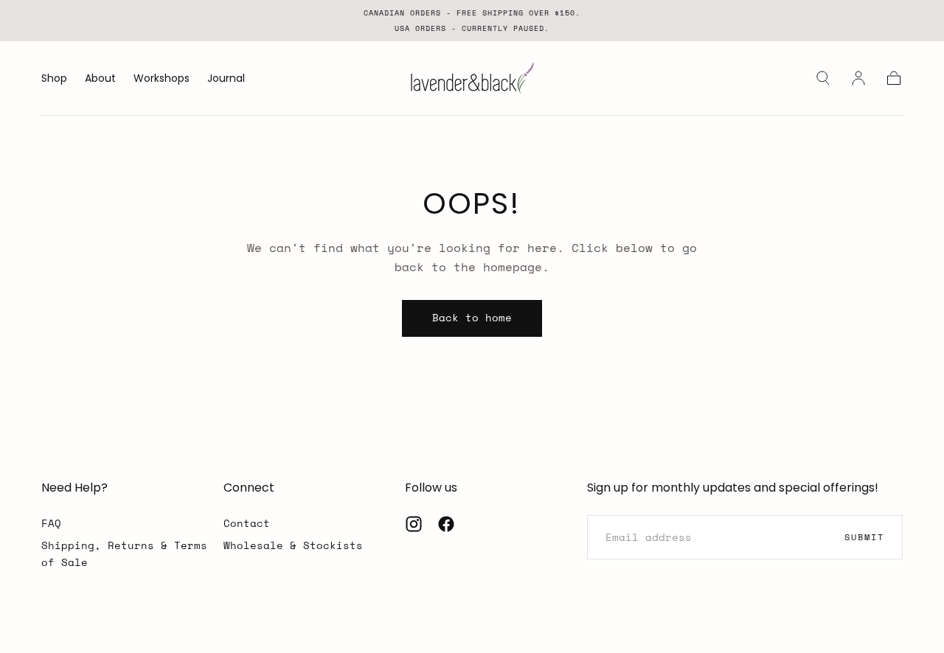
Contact (246, 523)
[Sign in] (858, 78)
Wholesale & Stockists (293, 545)
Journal (226, 78)
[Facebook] (446, 524)
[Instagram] (414, 524)
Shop (54, 78)
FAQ (51, 523)
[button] (823, 78)
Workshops (161, 78)
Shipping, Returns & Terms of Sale (124, 553)
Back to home (472, 317)
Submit (864, 537)
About (100, 78)
